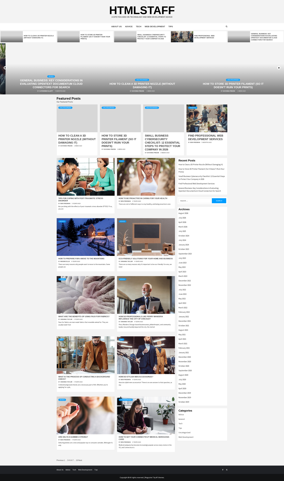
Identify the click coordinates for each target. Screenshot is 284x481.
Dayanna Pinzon (138, 91)
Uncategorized (142, 80)
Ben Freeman (195, 142)
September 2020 (185, 370)
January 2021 (183, 352)
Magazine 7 (149, 477)
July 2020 (182, 379)
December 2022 (184, 280)
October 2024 (183, 236)
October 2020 (183, 366)
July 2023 (182, 258)
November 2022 (184, 285)
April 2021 (182, 339)
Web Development (155, 26)
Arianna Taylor (127, 261)
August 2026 (183, 213)
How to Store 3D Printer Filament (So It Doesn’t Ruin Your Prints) (95, 37)
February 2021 (184, 348)
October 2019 (183, 402)
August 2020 (183, 375)
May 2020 (182, 384)
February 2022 (184, 312)
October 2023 (183, 249)
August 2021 (183, 330)
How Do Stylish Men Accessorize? (136, 377)
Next (80, 460)
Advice (129, 26)
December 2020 (184, 357)
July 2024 (182, 240)
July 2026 (182, 218)
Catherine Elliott (46, 91)
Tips (170, 26)
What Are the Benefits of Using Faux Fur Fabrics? (83, 316)
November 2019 (184, 397)
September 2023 (185, 253)
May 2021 (182, 334)
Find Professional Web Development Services (196, 183)
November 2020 (184, 361)
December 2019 (184, 393)
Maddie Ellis (65, 261)
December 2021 (184, 321)
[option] (28, 36)
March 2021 (182, 343)
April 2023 (182, 271)
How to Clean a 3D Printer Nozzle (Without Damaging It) (77, 139)
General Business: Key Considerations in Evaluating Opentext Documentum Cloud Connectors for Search (51, 84)
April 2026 (182, 222)
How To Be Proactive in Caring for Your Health (143, 198)
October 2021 (183, 325)
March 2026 (182, 227)
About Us (116, 26)
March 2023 (182, 276)
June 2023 (182, 262)
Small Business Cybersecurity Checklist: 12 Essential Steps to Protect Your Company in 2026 (151, 37)
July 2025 (182, 231)
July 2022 (182, 289)
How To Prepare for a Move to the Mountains (81, 259)
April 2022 (182, 303)
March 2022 (182, 307)
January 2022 (183, 316)
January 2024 (183, 244)
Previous (60, 460)
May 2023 (182, 267)
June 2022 (182, 294)
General (192, 107)
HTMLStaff (142, 10)
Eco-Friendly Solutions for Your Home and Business (146, 259)
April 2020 (182, 388)
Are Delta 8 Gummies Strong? (73, 437)
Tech (138, 26)
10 (77, 460)
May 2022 (182, 298)
